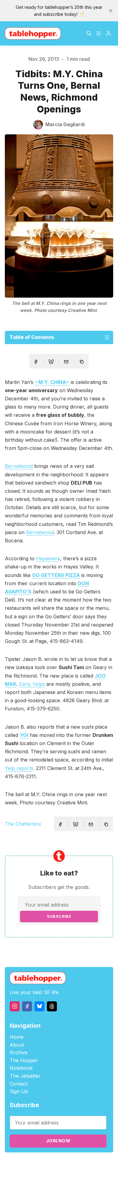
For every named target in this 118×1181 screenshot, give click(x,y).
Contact (19, 1084)
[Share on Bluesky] (51, 362)
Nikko (63, 1170)
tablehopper (33, 1163)
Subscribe (59, 916)
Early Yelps (32, 684)
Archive (19, 1052)
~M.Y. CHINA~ (52, 382)
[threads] (52, 1006)
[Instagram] (15, 1006)
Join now (58, 1140)
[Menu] (98, 33)
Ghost (85, 1163)
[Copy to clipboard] (82, 362)
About (17, 1045)
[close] (111, 11)
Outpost (102, 1163)
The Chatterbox (23, 824)
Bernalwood (19, 466)
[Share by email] (66, 362)
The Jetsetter (25, 1076)
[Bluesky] (39, 1006)
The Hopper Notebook (24, 1064)
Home (17, 1037)
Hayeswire (48, 558)
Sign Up (19, 1091)
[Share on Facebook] (36, 362)
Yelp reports (19, 768)
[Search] (89, 33)
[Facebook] (27, 1006)
